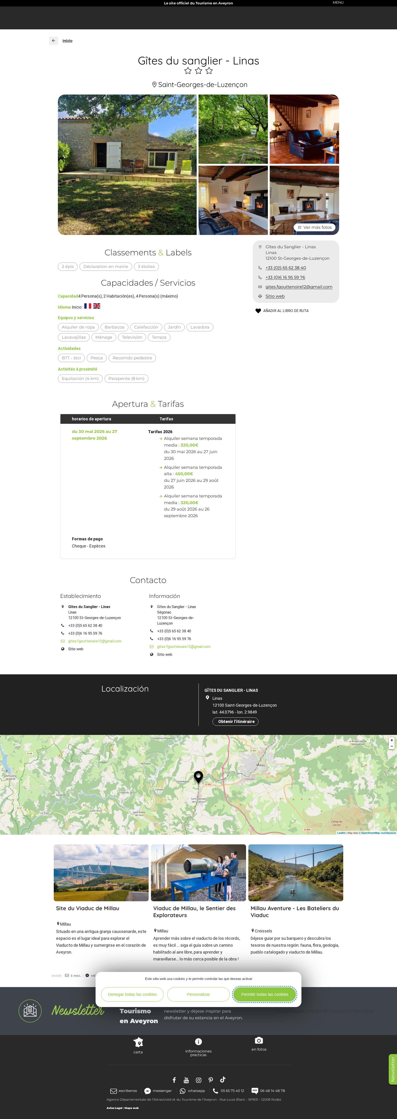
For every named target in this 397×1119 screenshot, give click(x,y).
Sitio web (275, 296)
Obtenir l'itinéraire (236, 721)
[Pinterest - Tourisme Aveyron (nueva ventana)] (211, 1079)
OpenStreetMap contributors (378, 832)
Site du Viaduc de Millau (87, 908)
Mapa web (132, 1108)
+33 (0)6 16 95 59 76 (285, 277)
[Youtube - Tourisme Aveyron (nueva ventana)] (186, 1079)
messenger (162, 1090)
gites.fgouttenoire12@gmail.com (299, 286)
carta (138, 1052)
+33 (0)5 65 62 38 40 (286, 268)
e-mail (75, 975)
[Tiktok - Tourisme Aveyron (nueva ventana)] (223, 1079)
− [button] (392, 746)
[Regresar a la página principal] (53, 41)
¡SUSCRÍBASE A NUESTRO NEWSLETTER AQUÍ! (325, 1011)
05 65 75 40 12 (232, 1090)
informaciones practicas (198, 1053)
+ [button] (392, 740)
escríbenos (128, 1090)
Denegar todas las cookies (132, 994)
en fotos (259, 1049)
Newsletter (393, 1069)
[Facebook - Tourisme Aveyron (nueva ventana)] (174, 1079)
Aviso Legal (114, 1108)
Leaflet (341, 832)
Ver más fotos (317, 227)
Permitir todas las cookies (264, 994)
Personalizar (198, 994)
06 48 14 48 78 (272, 1090)
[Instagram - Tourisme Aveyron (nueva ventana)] (198, 1079)
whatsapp (196, 1090)
